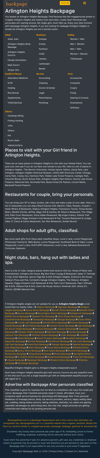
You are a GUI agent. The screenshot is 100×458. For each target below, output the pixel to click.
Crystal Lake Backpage (28, 322)
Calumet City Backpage (43, 316)
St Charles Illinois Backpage (31, 357)
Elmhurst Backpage (44, 329)
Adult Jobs (13, 39)
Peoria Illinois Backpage (58, 347)
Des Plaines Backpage (36, 325)
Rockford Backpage (78, 350)
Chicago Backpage (66, 319)
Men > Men (75, 49)
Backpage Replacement (43, 420)
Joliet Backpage (69, 335)
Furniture (43, 49)
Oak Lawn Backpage (82, 341)
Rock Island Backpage (54, 350)
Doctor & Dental (47, 88)
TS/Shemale (76, 58)
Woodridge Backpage (28, 363)
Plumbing (43, 102)
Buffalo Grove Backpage (17, 316)
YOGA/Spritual (15, 102)
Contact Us (71, 451)
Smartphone (76, 102)
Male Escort (14, 65)
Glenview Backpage (56, 332)
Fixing (73, 92)
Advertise (83, 451)
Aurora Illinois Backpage (37, 310)
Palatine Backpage (81, 344)
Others (11, 130)
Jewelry (43, 58)
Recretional (13, 92)
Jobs (10, 125)
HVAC (42, 54)
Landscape (44, 63)
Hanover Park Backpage (17, 335)
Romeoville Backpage (15, 353)
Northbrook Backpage (59, 341)
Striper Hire (13, 70)
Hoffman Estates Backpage (44, 335)
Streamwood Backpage (58, 357)
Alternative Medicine (18, 78)
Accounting (44, 78)
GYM (10, 83)
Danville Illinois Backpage (55, 322)
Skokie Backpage (62, 353)
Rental (42, 68)
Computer (75, 83)
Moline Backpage (25, 338)
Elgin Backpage (85, 325)
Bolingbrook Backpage (81, 313)
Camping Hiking (15, 115)
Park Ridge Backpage (15, 347)
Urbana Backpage (15, 360)
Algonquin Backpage (67, 307)
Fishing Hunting (15, 120)
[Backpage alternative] (16, 3)
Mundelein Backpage (75, 338)
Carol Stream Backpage (69, 316)
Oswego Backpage (60, 344)
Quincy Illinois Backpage (29, 350)
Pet (9, 135)
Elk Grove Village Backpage (18, 329)
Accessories (76, 78)
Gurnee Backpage (77, 332)
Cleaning (43, 83)
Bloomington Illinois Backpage (52, 313)
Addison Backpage (45, 307)
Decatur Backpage (79, 322)
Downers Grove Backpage (62, 325)
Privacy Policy (56, 451)
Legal (41, 92)
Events (42, 44)
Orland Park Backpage (38, 344)
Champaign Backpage (43, 319)
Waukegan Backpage (37, 360)
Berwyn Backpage (26, 313)
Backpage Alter (30, 451)
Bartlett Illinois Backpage (64, 310)
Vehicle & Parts (15, 145)
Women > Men (77, 39)
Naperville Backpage (15, 341)
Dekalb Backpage (13, 325)
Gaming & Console (79, 97)
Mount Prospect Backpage (50, 338)
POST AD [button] (65, 3)
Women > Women (79, 54)
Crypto (73, 88)
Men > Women (77, 44)
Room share (13, 140)
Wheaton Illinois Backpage (63, 360)
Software (74, 107)
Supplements (14, 97)
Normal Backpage (36, 341)
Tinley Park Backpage (83, 357)
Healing (11, 88)
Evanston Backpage (66, 329)
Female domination (17, 60)
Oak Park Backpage (14, 344)
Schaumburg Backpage (40, 353)
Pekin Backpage (36, 347)
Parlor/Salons (45, 97)
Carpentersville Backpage (17, 319)
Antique (42, 39)
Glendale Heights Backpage (31, 332)
